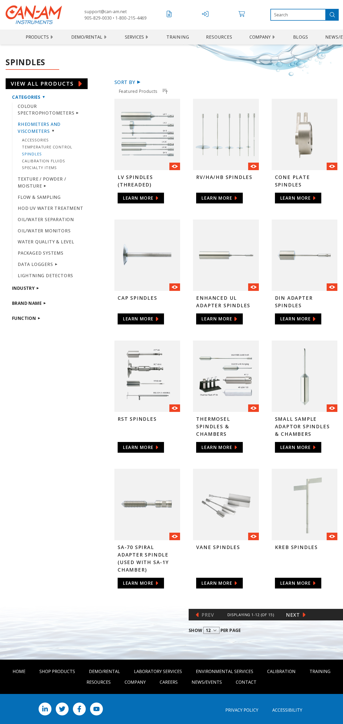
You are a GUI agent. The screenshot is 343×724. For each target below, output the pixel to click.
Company (260, 37)
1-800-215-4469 (131, 18)
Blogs (300, 37)
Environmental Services (224, 671)
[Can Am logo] (33, 14)
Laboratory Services (158, 671)
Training (177, 37)
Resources (219, 37)
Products (37, 37)
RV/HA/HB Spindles (224, 177)
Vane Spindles (218, 547)
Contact (246, 682)
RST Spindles (137, 419)
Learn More (138, 198)
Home (19, 671)
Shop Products (57, 671)
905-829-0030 (98, 18)
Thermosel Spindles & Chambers (213, 426)
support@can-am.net (105, 11)
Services (134, 37)
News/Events (207, 682)
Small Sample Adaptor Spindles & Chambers (302, 426)
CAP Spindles (137, 298)
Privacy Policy (241, 710)
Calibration (281, 671)
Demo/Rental (86, 37)
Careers (169, 682)
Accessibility (287, 710)
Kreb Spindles (296, 547)
